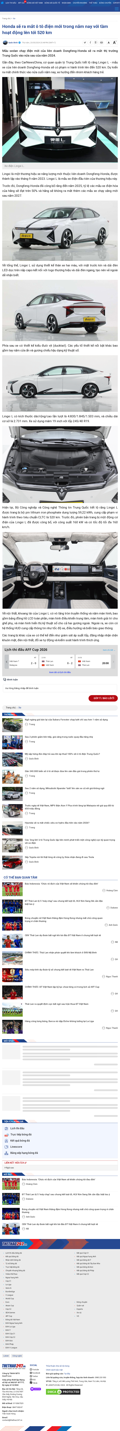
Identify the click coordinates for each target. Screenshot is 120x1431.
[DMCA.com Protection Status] (64, 1391)
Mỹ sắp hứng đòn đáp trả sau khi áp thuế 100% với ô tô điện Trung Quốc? (62, 754)
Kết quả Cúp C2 (83, 1274)
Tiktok (34, 1383)
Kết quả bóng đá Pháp (85, 1271)
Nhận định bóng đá (13, 1260)
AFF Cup (9, 1316)
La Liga (8, 1285)
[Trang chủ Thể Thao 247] (2, 3)
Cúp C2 (8, 1309)
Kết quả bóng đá (12, 1257)
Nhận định (66, 3)
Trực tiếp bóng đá (12, 1267)
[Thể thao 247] (14, 1244)
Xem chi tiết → (109, 650)
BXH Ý (8, 1330)
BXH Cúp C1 (10, 1334)
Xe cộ (79, 1313)
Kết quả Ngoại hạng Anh (86, 1257)
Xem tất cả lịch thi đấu (60, 672)
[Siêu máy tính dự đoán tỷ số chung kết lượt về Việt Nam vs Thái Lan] (12, 975)
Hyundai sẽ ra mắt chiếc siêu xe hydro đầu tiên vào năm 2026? (57, 823)
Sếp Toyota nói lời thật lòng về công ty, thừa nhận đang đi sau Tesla (59, 857)
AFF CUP (21, 3)
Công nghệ (17, 1356)
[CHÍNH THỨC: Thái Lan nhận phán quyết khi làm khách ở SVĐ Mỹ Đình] (12, 958)
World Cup (10, 1299)
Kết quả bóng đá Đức (85, 1267)
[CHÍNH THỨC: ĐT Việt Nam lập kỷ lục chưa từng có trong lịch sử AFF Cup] (12, 992)
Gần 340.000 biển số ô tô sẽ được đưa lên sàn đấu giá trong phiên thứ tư (62, 771)
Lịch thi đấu (11, 3)
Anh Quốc (113, 925)
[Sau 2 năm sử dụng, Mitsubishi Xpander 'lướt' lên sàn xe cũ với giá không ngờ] (12, 794)
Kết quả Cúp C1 (83, 1253)
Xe (14, 18)
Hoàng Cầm (112, 890)
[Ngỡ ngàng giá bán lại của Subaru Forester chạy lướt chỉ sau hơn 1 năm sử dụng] (12, 725)
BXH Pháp (9, 1344)
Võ (78, 1316)
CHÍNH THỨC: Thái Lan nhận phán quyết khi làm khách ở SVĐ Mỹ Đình (61, 952)
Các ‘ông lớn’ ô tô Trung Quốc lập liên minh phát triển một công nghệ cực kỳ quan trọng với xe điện (70, 841)
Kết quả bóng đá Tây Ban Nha (88, 1264)
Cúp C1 (8, 1281)
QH (116, 959)
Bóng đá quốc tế (52, 3)
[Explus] (60, 685)
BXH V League (11, 1348)
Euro (7, 1302)
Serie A (8, 1288)
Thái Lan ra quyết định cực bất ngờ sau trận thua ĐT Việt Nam (56, 1004)
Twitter (35, 1376)
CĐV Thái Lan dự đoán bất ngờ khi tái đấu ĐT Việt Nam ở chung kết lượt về (63, 935)
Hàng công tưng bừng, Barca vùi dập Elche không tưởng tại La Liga (59, 1021)
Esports (80, 1309)
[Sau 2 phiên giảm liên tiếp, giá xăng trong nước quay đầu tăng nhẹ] (12, 742)
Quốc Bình (34, 759)
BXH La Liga (10, 1327)
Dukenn (114, 908)
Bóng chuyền (105, 3)
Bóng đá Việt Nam (35, 3)
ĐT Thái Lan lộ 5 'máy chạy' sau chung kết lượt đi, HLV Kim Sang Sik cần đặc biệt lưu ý (64, 902)
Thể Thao (93, 3)
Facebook (36, 1373)
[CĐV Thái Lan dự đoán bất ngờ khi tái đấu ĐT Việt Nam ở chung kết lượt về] (12, 941)
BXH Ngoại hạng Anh (14, 1323)
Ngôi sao (10, 1168)
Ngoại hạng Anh (12, 1278)
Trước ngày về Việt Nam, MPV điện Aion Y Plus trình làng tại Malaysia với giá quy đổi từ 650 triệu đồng (69, 807)
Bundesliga (10, 1292)
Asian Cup (10, 1306)
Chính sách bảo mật (54, 1370)
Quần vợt (80, 1306)
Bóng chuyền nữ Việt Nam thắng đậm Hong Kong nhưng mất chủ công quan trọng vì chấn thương (64, 919)
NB (116, 942)
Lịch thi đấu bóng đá (14, 1253)
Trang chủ (6, 18)
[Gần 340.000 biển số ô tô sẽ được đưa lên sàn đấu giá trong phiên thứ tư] (12, 777)
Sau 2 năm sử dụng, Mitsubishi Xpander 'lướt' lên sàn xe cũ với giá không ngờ (64, 788)
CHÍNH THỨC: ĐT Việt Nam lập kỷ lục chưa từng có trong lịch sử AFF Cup (62, 987)
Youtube (35, 1370)
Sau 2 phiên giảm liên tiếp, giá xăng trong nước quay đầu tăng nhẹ (59, 737)
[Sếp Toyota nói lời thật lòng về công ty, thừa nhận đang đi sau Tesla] (12, 863)
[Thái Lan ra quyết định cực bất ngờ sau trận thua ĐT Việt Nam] (12, 1009)
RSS (34, 1380)
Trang (32, 724)
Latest (6, 1356)
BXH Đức (9, 1341)
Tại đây (67, 1374)
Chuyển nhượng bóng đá (15, 1271)
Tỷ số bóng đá (11, 1264)
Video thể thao (11, 1274)
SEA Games (10, 1313)
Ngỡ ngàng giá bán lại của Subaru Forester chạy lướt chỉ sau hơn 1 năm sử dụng (66, 719)
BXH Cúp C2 (10, 1337)
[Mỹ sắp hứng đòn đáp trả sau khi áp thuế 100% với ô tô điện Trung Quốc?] (12, 759)
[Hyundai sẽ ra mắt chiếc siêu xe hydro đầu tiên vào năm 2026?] (12, 828)
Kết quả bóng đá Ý (84, 1260)
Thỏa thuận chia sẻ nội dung (57, 1366)
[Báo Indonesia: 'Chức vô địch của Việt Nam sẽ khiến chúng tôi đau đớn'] (12, 889)
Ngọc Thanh (112, 976)
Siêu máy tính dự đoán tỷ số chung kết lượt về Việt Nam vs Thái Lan (59, 969)
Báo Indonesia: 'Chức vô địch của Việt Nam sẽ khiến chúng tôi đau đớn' (61, 883)
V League (9, 1295)
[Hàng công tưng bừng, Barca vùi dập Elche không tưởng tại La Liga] (12, 1027)
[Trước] (7, 662)
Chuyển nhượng (80, 3)
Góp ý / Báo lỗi (103, 698)
